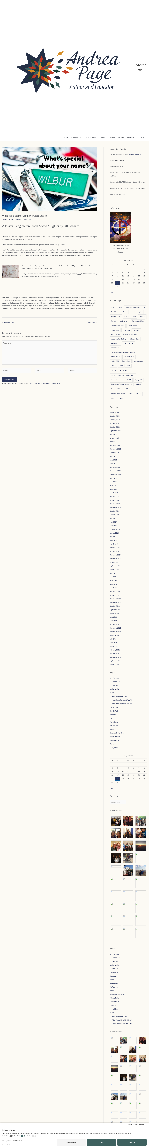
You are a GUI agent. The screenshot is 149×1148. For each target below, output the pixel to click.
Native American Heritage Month (123, 352)
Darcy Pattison (133, 326)
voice (130, 394)
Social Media (114, 740)
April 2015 (113, 642)
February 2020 (115, 496)
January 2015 (114, 653)
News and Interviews (117, 733)
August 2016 (114, 613)
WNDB (138, 394)
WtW (121, 398)
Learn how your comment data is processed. (45, 383)
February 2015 (115, 650)
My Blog (121, 137)
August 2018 (114, 533)
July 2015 (113, 639)
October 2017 (115, 562)
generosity (126, 330)
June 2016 (113, 617)
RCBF (128, 365)
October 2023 (115, 427)
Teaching (19, 219)
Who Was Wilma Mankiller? (122, 704)
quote (121, 365)
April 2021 (113, 463)
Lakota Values (128, 343)
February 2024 (115, 420)
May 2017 (113, 580)
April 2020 (113, 489)
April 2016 (113, 621)
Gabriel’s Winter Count (120, 696)
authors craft (115, 316)
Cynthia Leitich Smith (117, 326)
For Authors (114, 722)
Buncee (113, 321)
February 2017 (115, 591)
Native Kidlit (115, 361)
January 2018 (114, 551)
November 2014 (115, 657)
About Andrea (76, 137)
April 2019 (113, 526)
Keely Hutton (115, 343)
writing (113, 398)
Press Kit (115, 685)
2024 (120, 307)
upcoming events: (135, 154)
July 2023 (113, 434)
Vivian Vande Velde (118, 394)
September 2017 (115, 566)
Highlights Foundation (130, 334)
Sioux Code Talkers (119, 370)
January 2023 (114, 438)
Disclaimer (113, 715)
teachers (138, 384)
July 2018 (113, 537)
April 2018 (113, 540)
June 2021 (113, 460)
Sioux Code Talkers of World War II (122, 375)
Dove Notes (115, 330)
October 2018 (115, 529)
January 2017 (114, 595)
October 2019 (115, 511)
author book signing (136, 312)
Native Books (115, 357)
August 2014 (114, 664)
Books (103, 137)
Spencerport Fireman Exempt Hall (121, 384)
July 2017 (113, 573)
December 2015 (115, 628)
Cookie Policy (114, 711)
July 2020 (113, 478)
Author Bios (116, 682)
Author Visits (91, 137)
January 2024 (114, 423)
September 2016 (115, 610)
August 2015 (114, 635)
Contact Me (114, 707)
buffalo (142, 316)
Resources (131, 137)
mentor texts (115, 348)
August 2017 (114, 569)
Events (112, 137)
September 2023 (115, 431)
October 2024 (115, 416)
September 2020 (115, 474)
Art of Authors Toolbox (118, 312)
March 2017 (114, 588)
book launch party (130, 316)
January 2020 (114, 500)
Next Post (92, 323)
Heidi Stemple (115, 334)
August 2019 (114, 515)
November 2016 (115, 602)
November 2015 (115, 632)
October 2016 (115, 606)
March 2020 (114, 493)
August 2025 (114, 412)
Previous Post (8, 323)
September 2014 (115, 661)
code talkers (124, 321)
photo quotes (138, 361)
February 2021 (115, 467)
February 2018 (115, 547)
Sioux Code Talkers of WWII (121, 380)
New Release (126, 361)
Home (66, 137)
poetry (113, 365)
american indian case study (135, 307)
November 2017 (115, 558)
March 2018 (114, 544)
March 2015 (114, 646)
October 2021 (115, 452)
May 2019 (113, 522)
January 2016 (114, 624)
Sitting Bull (138, 380)
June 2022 (113, 442)
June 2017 (113, 577)
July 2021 (113, 456)
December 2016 (115, 599)
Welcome (113, 744)
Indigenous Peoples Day (118, 339)
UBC (126, 389)
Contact (142, 137)
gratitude (136, 330)
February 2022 (115, 445)
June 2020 (113, 482)
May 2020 (113, 485)
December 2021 (115, 449)
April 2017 (113, 584)
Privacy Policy (115, 736)
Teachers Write (116, 389)
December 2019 (115, 504)
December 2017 (115, 555)
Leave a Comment (8, 219)
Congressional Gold (138, 321)
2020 (113, 307)
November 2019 (115, 507)
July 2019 (113, 518)
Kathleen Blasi (134, 339)
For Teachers (114, 725)
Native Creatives (129, 357)
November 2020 (115, 471)
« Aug (111, 292)
